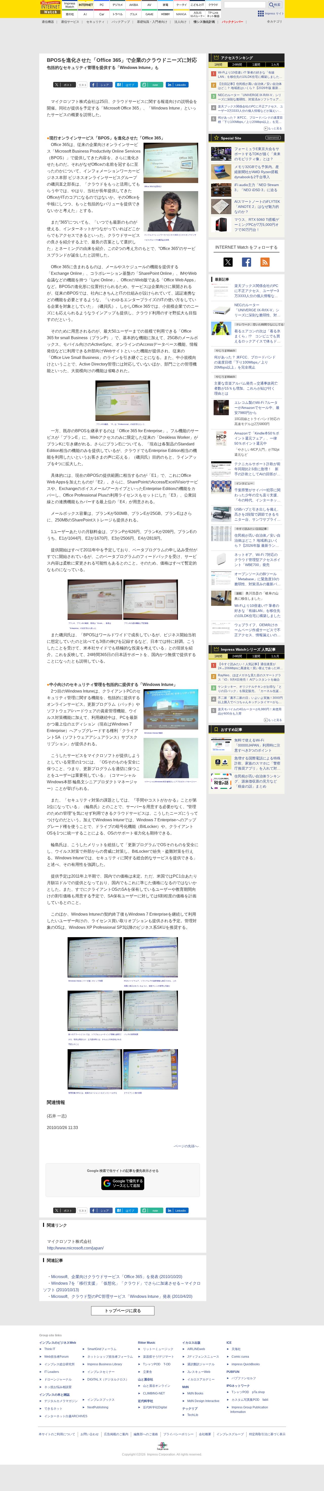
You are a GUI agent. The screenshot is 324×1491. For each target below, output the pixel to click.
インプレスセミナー (101, 1372)
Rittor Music (146, 1342)
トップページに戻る (123, 1310)
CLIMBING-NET (154, 1393)
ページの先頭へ (186, 1146)
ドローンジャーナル (58, 1379)
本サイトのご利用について (57, 1434)
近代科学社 (145, 1401)
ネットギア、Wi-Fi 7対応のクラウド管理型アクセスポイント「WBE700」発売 (257, 560)
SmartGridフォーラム (101, 1349)
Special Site (231, 138)
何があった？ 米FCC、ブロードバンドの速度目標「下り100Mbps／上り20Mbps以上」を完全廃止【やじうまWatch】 (250, 122)
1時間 (218, 64)
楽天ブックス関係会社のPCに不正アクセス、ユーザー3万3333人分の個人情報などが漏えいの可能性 (250, 111)
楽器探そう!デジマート (158, 1356)
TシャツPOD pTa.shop (248, 1392)
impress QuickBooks (246, 1364)
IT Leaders (51, 1372)
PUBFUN (233, 1372)
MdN (185, 1387)
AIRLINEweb (196, 1349)
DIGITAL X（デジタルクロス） (108, 1379)
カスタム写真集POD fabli (250, 1400)
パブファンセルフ (244, 1378)
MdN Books (195, 1393)
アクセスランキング (237, 58)
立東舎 (147, 1372)
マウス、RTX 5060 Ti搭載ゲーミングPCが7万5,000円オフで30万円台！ (256, 224)
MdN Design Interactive (203, 1401)
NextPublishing (97, 1407)
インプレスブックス (101, 1400)
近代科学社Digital (155, 1407)
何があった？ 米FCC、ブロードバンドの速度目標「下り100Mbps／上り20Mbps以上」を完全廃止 (245, 362)
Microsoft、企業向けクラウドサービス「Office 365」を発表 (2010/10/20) (116, 1277)
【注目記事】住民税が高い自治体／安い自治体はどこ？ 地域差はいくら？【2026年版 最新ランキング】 (250, 88)
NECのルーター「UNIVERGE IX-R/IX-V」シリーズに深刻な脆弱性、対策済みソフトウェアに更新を (250, 99)
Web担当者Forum (56, 1356)
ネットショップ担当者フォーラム (110, 1356)
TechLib (192, 1415)
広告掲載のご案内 (116, 1434)
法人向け (180, 22)
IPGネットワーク (238, 1386)
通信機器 (48, 22)
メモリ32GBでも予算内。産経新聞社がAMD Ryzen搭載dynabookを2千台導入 (256, 172)
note (155, 84)
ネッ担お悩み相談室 (58, 1387)
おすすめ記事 (231, 730)
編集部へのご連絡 (146, 1434)
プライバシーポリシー (178, 1434)
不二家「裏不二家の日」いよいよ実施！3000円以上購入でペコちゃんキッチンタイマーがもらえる (250, 702)
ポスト (68, 84)
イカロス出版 (191, 1342)
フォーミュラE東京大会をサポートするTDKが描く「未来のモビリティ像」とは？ (257, 154)
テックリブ (189, 1408)
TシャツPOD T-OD (157, 1364)
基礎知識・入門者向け (152, 22)
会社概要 (205, 1434)
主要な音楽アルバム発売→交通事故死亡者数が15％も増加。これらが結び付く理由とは (246, 388)
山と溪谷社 (145, 1379)
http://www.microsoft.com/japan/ (75, 1248)
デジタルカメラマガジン (61, 1401)
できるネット (53, 1408)
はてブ (130, 84)
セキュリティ (95, 22)
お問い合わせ (89, 1434)
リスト (82, 84)
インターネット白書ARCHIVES (65, 1416)
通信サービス (70, 22)
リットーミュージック (158, 1349)
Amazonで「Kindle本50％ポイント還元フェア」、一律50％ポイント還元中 (256, 438)
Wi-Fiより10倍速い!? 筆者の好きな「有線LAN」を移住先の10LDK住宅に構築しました (257, 611)
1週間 (256, 64)
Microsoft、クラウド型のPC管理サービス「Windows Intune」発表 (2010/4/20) (121, 1296)
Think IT (49, 1349)
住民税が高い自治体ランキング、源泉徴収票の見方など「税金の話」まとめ (257, 781)
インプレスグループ (230, 1434)
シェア (104, 84)
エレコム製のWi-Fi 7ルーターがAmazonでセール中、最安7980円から (256, 408)
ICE (229, 1342)
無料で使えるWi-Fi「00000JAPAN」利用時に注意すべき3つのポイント (257, 745)
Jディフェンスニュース (203, 1356)
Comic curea (240, 1356)
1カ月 (275, 64)
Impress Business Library (104, 1364)
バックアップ (121, 22)
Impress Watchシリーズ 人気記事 (248, 649)
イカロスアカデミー (201, 1379)
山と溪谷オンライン (156, 1386)
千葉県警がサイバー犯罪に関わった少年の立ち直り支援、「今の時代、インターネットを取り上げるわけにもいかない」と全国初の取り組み (257, 500)
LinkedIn (180, 84)
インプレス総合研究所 (59, 1364)
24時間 (237, 64)
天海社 (236, 1349)
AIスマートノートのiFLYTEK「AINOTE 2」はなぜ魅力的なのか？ (257, 206)
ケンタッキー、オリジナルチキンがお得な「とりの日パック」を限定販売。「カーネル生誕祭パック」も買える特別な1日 (250, 691)
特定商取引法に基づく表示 (267, 1434)
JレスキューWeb (198, 1372)
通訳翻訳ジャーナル (201, 1364)
